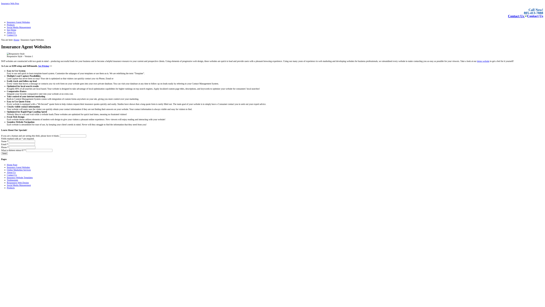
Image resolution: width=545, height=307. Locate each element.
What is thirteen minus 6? (13, 150)
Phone (5, 147)
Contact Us (516, 16)
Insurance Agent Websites (18, 167)
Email (4, 144)
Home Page (12, 165)
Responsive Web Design (18, 182)
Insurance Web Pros (10, 3)
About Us (11, 172)
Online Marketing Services (19, 170)
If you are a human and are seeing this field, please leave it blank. (30, 136)
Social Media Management (19, 185)
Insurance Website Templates (20, 177)
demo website (483, 61)
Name (4, 141)
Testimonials (12, 180)
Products (11, 188)
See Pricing (43, 66)
